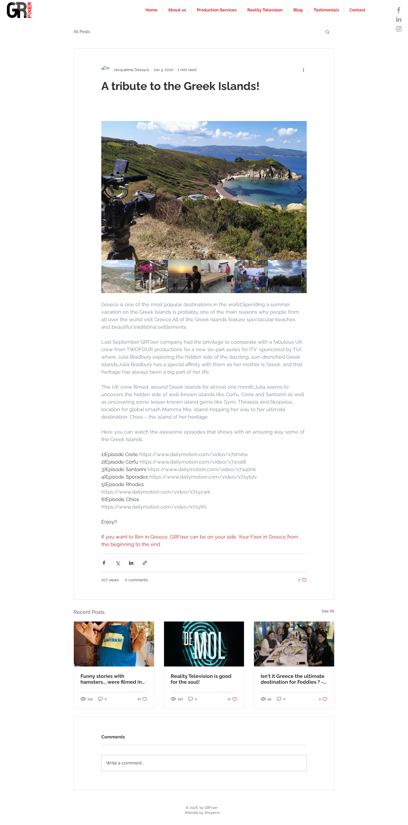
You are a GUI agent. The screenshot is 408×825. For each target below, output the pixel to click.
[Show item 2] (151, 276)
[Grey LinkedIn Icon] (398, 19)
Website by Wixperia (202, 813)
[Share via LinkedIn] (131, 562)
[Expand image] (204, 190)
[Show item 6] (284, 276)
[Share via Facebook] (104, 562)
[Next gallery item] (300, 190)
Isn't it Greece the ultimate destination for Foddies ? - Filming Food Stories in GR (292, 679)
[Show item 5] (251, 276)
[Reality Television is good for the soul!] (204, 644)
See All (328, 611)
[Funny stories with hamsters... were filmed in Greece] (114, 644)
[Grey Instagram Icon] (398, 28)
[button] (327, 31)
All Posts (82, 31)
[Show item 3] (184, 276)
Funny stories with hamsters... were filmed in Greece (111, 679)
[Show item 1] (118, 276)
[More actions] (303, 69)
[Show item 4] (218, 276)
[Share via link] (144, 562)
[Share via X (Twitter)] (117, 562)
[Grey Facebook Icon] (398, 10)
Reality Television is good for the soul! (201, 679)
